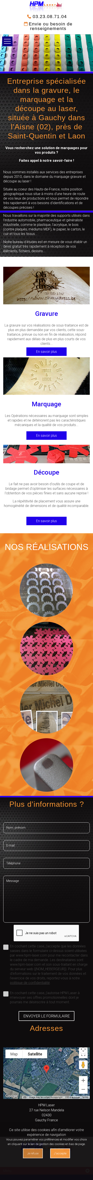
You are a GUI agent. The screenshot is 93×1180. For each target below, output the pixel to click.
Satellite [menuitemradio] (35, 1054)
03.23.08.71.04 (49, 16)
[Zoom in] (83, 1080)
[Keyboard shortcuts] (24, 1097)
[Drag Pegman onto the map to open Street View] (83, 1064)
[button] (46, 1069)
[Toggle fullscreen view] (83, 1054)
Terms (85, 1097)
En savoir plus (46, 352)
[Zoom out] (83, 1089)
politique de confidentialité (30, 983)
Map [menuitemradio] (14, 1054)
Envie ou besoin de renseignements (50, 26)
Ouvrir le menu (7, 41)
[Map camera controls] (83, 1049)
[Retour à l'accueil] (46, 5)
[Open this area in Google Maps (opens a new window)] (11, 1096)
